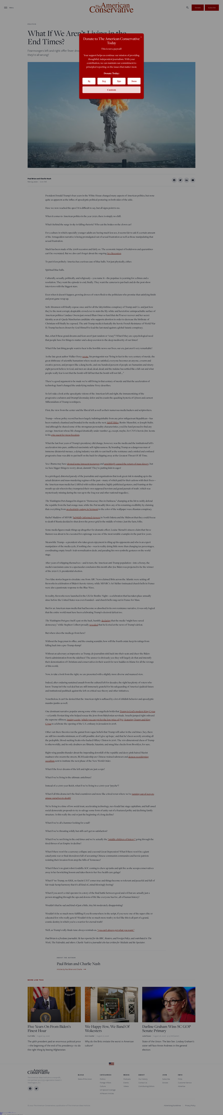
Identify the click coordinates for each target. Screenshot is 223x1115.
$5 (89, 81)
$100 (134, 81)
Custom (111, 89)
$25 (104, 81)
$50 (119, 81)
